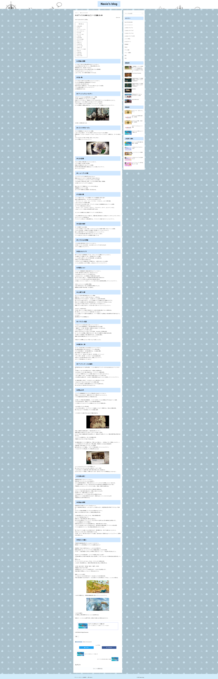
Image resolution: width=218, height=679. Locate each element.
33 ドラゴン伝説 (80, 45)
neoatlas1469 (89, 641)
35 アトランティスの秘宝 (81, 49)
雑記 (125, 55)
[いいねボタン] (76, 636)
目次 (80, 23)
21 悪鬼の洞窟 (79, 26)
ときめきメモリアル (129, 27)
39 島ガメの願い (80, 55)
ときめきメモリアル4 (129, 33)
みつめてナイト (128, 41)
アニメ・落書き (128, 52)
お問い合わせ (90, 677)
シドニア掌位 (127, 38)
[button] (142, 13)
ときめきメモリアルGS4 (130, 36)
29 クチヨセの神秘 (80, 39)
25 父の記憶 (79, 32)
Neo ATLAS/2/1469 (79, 641)
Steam (126, 47)
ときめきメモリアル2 (129, 30)
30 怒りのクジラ (80, 40)
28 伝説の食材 (79, 37)
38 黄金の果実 (79, 54)
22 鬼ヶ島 (78, 27)
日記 (125, 58)
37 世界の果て (79, 52)
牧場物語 (126, 44)
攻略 (85, 641)
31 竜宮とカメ (79, 42)
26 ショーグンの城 (80, 34)
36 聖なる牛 (79, 50)
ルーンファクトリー (129, 24)
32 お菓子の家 (79, 44)
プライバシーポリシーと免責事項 (80, 677)
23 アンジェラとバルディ (81, 29)
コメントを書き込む (98, 668)
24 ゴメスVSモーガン (80, 31)
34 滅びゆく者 (79, 47)
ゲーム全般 (127, 49)
